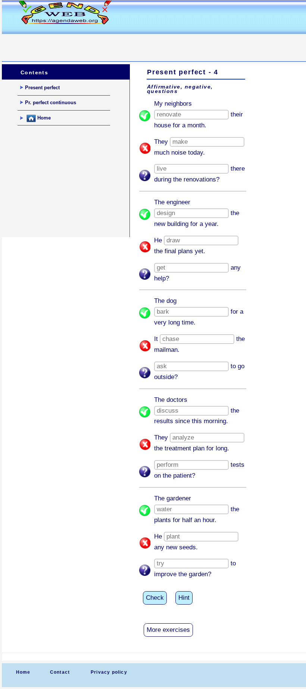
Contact (60, 672)
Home (43, 118)
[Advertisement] (138, 43)
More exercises (168, 629)
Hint (184, 597)
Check (155, 597)
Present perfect (42, 87)
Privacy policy (109, 672)
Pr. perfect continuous (50, 102)
